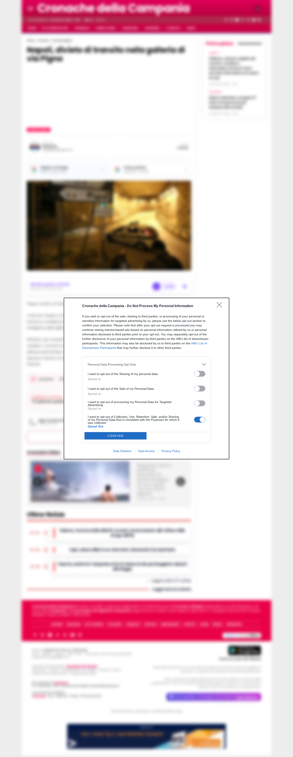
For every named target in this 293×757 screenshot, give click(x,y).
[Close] (221, 306)
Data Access (146, 451)
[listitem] (146, 364)
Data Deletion (122, 451)
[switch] (199, 374)
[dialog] (146, 378)
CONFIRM (116, 435)
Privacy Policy (171, 451)
